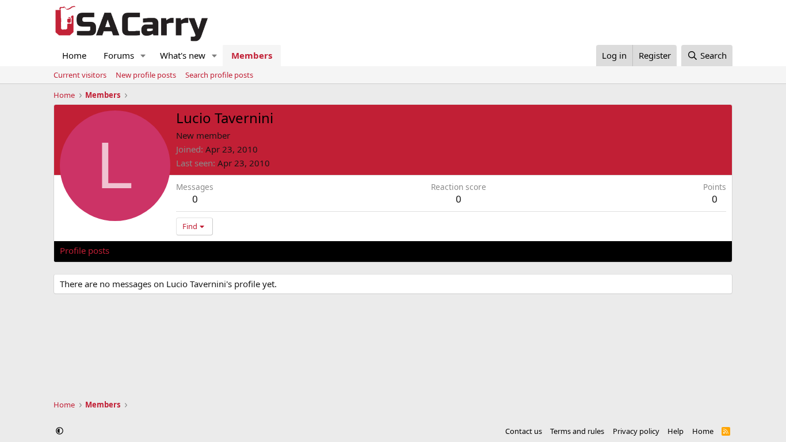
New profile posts (146, 75)
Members (251, 55)
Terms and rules (577, 431)
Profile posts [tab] (84, 250)
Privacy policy (636, 431)
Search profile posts (219, 75)
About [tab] (244, 250)
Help (675, 431)
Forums (119, 55)
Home (74, 55)
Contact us (523, 431)
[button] (143, 55)
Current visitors (80, 75)
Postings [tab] (203, 250)
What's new (182, 55)
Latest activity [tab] (148, 250)
